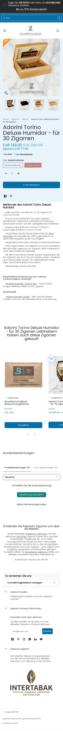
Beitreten (47, 631)
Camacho (41, 533)
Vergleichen (12, 398)
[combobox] (29, 18)
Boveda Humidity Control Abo (21, 283)
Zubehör (15, 119)
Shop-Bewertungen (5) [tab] (46, 467)
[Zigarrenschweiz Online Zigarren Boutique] (30, 30)
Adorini (25, 119)
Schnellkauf (23, 425)
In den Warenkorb (31, 185)
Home (5, 119)
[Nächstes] (58, 67)
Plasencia (30, 533)
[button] (57, 31)
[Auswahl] (18, 173)
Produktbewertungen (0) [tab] (17, 467)
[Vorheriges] (5, 67)
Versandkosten (26, 154)
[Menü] (4, 31)
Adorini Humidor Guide (17, 296)
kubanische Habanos (36, 552)
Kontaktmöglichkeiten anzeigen (24, 582)
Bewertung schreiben (31, 494)
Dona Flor (22, 536)
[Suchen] (59, 18)
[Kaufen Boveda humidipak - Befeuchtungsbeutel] (23, 375)
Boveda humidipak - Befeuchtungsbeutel (17, 403)
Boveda (8, 408)
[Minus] (6, 173)
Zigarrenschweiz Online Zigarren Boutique (19, 719)
